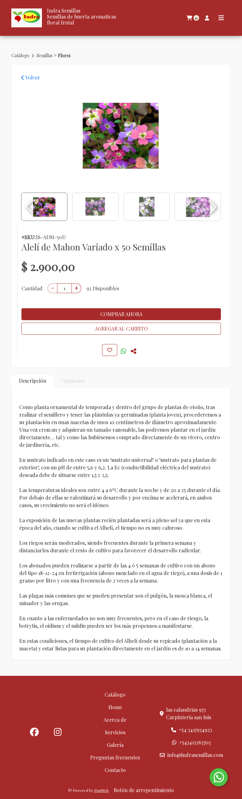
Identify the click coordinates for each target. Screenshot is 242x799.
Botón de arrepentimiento (144, 790)
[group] (121, 135)
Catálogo (20, 55)
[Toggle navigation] (221, 18)
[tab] (32, 382)
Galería (115, 745)
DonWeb (101, 790)
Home (115, 707)
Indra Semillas (63, 11)
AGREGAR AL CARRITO (121, 328)
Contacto (115, 770)
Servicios (115, 732)
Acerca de (115, 719)
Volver (32, 77)
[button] (213, 207)
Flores (64, 55)
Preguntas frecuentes (115, 757)
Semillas (45, 55)
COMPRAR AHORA (121, 314)
